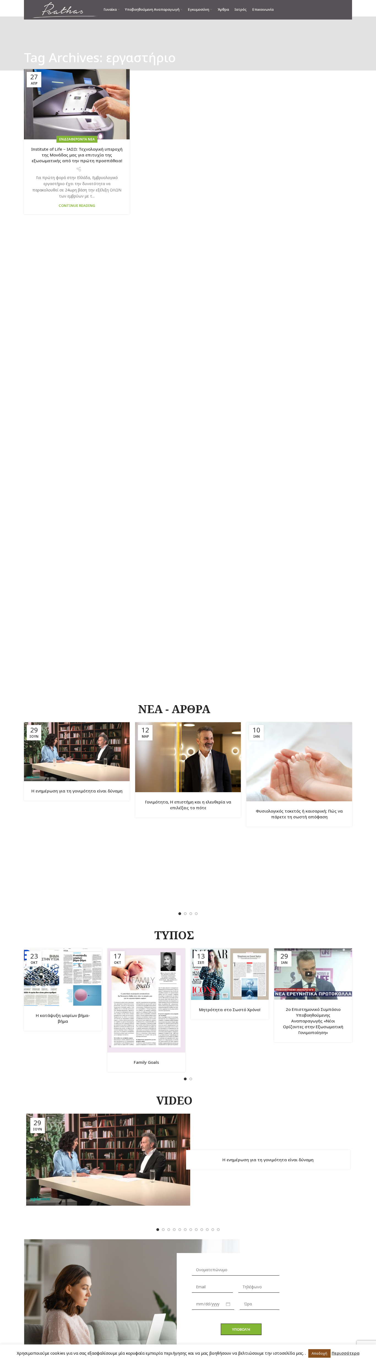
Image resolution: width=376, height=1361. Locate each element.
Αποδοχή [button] (319, 1353)
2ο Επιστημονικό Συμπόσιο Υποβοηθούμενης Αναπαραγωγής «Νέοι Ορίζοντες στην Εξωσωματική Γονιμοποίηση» (313, 1020)
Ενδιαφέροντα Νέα (77, 139)
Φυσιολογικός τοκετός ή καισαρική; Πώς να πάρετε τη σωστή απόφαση (299, 813)
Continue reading (77, 205)
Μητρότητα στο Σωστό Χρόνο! (229, 1009)
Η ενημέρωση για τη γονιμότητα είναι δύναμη (76, 791)
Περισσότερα (345, 1353)
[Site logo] (65, 9)
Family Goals (146, 1062)
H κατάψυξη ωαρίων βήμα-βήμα (63, 1018)
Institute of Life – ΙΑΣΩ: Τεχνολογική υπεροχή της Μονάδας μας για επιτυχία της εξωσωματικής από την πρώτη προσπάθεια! (76, 154)
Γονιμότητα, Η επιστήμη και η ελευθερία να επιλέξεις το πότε (188, 804)
